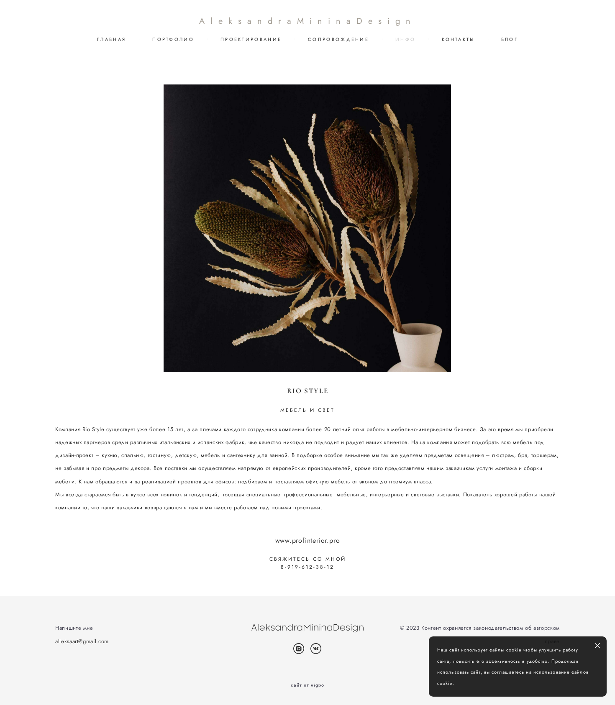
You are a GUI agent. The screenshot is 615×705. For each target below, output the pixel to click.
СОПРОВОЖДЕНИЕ (338, 39)
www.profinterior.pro (307, 540)
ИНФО (405, 39)
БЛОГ (509, 39)
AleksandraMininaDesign (307, 21)
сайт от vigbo (307, 685)
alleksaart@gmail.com (82, 641)
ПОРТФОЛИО (173, 39)
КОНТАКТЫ (458, 39)
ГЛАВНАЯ (111, 39)
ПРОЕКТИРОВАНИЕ (251, 39)
